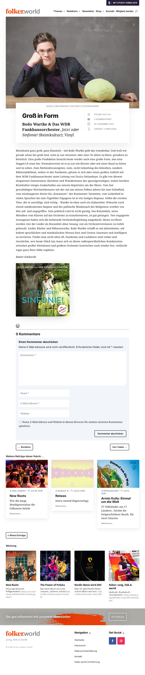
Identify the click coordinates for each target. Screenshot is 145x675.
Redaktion (72, 11)
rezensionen (91, 106)
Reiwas (60, 496)
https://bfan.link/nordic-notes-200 (88, 592)
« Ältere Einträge (17, 535)
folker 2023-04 (102, 114)
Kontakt (110, 11)
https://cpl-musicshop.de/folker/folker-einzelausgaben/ (21, 594)
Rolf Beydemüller (111, 491)
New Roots (18, 496)
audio (49, 106)
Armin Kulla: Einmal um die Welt (116, 500)
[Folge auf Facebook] (112, 641)
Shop (98, 11)
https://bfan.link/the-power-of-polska (55, 594)
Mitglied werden (125, 11)
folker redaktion (19, 491)
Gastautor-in (63, 491)
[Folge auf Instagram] (121, 641)
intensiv (76, 106)
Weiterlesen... (16, 514)
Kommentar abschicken (110, 433)
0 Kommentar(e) (102, 119)
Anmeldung (117, 616)
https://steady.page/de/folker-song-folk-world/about (123, 597)
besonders (62, 106)
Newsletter (88, 11)
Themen (57, 11)
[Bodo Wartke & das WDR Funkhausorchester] (42, 315)
